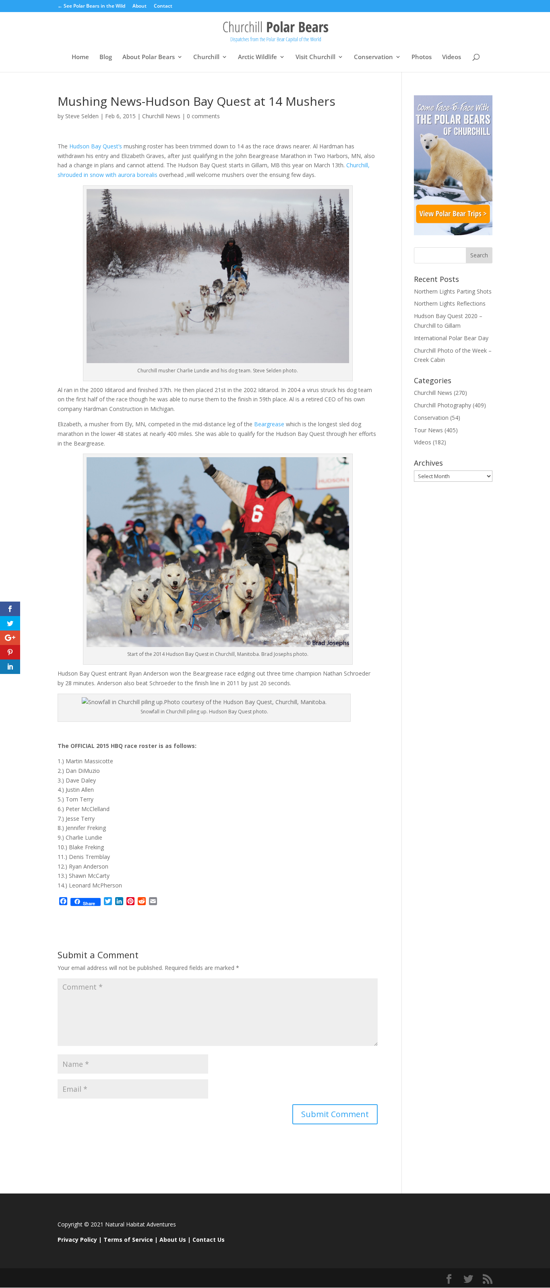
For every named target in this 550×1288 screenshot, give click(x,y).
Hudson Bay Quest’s (96, 146)
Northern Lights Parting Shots (453, 291)
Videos (451, 57)
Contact (163, 6)
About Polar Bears (148, 57)
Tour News (428, 430)
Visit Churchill (315, 57)
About (139, 6)
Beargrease (269, 424)
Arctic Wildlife (257, 57)
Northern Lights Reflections (450, 303)
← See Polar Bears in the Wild (91, 6)
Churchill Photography (442, 405)
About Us (172, 1239)
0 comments (203, 116)
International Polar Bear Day (451, 338)
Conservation (373, 57)
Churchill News (161, 116)
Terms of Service (128, 1239)
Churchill (206, 57)
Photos (421, 57)
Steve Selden (82, 116)
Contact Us (208, 1239)
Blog (105, 57)
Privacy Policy (77, 1239)
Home (80, 57)
